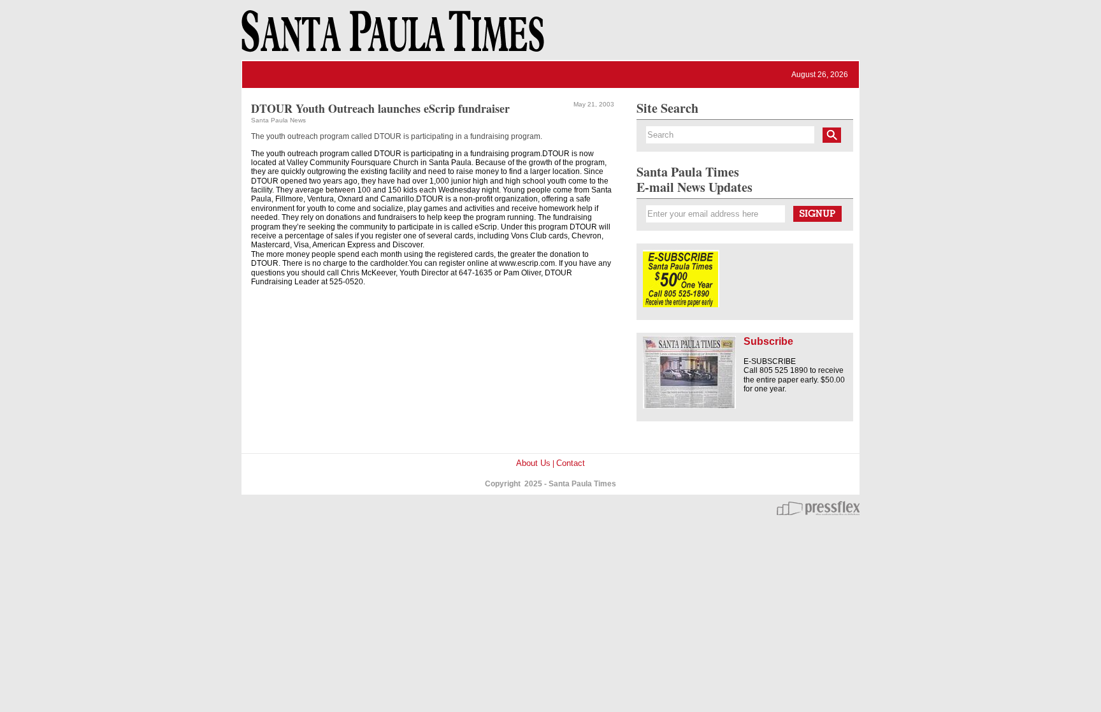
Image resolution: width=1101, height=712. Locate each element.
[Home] (390, 37)
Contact (570, 463)
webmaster (818, 508)
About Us (533, 463)
